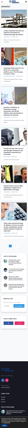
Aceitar (4, 425)
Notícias (3, 399)
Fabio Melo (7, 36)
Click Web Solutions (5, 387)
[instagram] (19, 323)
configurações (6, 422)
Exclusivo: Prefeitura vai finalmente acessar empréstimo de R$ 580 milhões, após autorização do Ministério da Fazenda (13, 111)
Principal (3, 397)
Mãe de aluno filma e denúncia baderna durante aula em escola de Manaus (15, 278)
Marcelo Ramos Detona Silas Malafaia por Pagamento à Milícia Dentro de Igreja (13, 188)
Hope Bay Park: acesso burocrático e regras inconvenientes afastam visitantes (15, 262)
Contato (3, 401)
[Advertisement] (14, 346)
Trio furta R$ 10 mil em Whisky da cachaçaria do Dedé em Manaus (16, 270)
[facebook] (8, 323)
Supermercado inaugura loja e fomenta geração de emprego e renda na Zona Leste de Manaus (16, 287)
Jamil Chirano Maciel (10, 76)
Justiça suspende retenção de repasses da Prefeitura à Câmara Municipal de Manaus (14, 32)
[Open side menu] (1, 2)
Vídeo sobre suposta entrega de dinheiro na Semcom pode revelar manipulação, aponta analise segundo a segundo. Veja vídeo (13, 227)
